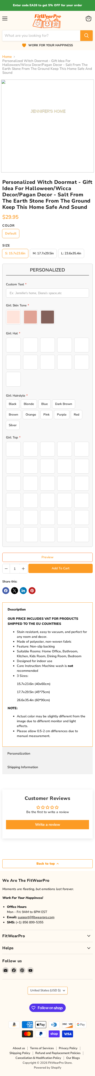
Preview (47, 557)
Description (17, 609)
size (6, 245)
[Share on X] (14, 590)
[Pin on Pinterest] (32, 590)
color (8, 226)
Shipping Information (22, 767)
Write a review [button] (47, 824)
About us (19, 1048)
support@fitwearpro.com (36, 917)
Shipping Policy (19, 1053)
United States (45, 990)
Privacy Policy (68, 1048)
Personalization (18, 753)
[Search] (86, 35)
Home (7, 57)
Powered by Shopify (47, 1068)
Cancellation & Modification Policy (38, 1058)
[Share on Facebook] (5, 590)
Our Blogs (73, 1058)
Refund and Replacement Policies (57, 1053)
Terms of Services (42, 1048)
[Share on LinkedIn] (23, 590)
